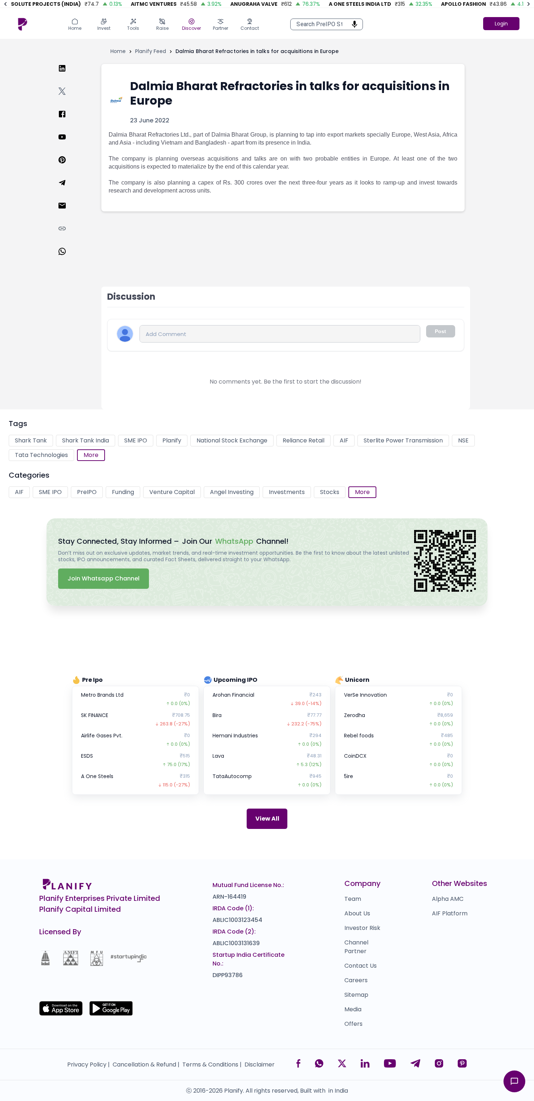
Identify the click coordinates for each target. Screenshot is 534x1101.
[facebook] (68, 121)
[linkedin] (68, 75)
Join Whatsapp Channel (103, 578)
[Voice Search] (352, 24)
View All (267, 818)
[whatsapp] (68, 258)
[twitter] (68, 98)
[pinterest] (68, 166)
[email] (68, 212)
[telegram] (68, 189)
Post (440, 331)
